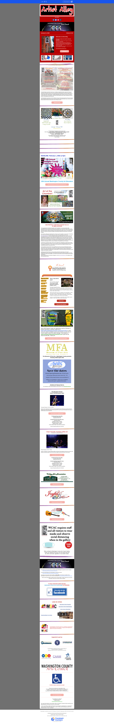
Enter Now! (61, 300)
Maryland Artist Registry (65, 604)
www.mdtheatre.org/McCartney (57, 413)
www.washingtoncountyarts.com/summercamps (57, 338)
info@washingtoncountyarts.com (57, 701)
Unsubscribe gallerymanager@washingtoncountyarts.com (57, 713)
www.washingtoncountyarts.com (61, 48)
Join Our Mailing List (57, 694)
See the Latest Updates (61, 304)
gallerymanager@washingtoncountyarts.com (51, 334)
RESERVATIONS (57, 102)
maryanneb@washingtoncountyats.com (65, 575)
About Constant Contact (59, 714)
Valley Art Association (57, 484)
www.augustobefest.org (45, 235)
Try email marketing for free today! (57, 721)
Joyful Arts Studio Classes (57, 502)
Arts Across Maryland (65, 609)
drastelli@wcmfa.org (67, 386)
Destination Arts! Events (57, 519)
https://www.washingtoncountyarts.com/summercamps (54, 330)
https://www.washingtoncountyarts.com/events (50, 570)
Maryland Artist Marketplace (65, 606)
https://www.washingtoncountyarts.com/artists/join (50, 573)
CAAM (57, 656)
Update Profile (53, 714)
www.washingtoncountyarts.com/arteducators (57, 184)
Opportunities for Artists (46, 615)
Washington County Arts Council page (53, 585)
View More (64, 51)
